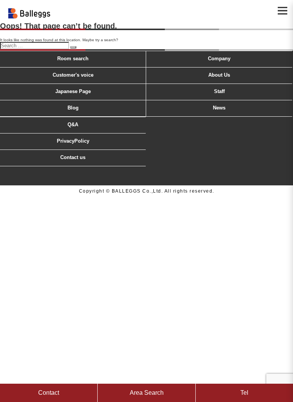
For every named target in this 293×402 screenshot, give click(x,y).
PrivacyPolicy (73, 141)
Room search (73, 58)
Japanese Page (73, 91)
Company (219, 58)
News (219, 108)
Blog (73, 108)
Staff (219, 91)
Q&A (73, 124)
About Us (219, 75)
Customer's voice (73, 75)
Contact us (72, 157)
